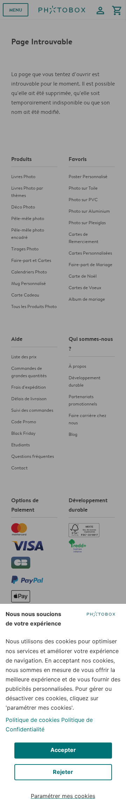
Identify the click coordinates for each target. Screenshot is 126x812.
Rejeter (63, 771)
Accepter (63, 749)
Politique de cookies (32, 719)
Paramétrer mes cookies (63, 795)
